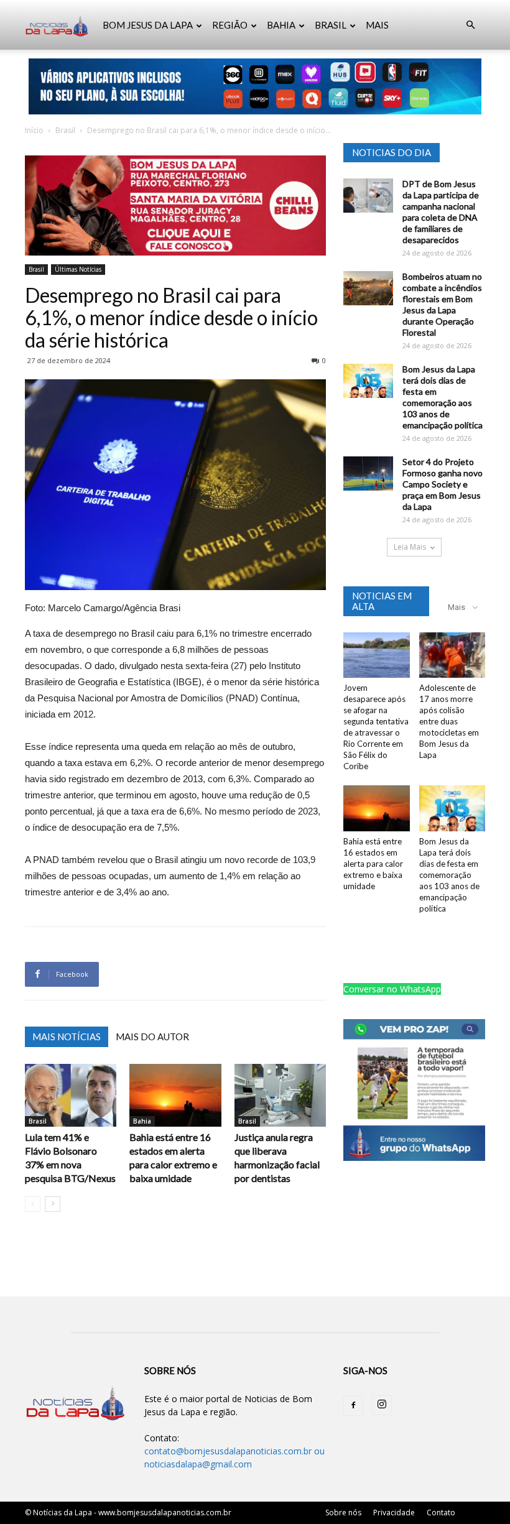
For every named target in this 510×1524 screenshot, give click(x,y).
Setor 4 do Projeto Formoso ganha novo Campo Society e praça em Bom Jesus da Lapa (442, 484)
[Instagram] (382, 1405)
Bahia (142, 1121)
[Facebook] (353, 1406)
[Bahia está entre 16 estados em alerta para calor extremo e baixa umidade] (175, 1095)
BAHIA (281, 24)
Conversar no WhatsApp (392, 989)
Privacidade (394, 1512)
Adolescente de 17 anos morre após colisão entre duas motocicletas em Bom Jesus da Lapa (449, 721)
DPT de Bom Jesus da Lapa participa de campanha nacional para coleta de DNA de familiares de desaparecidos (440, 211)
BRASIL (330, 24)
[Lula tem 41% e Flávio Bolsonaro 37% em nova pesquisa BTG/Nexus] (70, 1095)
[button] (470, 25)
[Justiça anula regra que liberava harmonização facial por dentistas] (280, 1095)
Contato (441, 1512)
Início (34, 130)
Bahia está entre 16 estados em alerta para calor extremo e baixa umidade (373, 863)
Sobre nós (343, 1512)
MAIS (377, 24)
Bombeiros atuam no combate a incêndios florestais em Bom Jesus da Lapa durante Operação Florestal (442, 304)
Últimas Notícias (78, 269)
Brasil (65, 130)
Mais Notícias (66, 1036)
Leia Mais (410, 547)
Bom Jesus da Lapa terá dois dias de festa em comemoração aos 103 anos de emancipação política (442, 397)
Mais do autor (152, 1036)
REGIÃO (230, 24)
